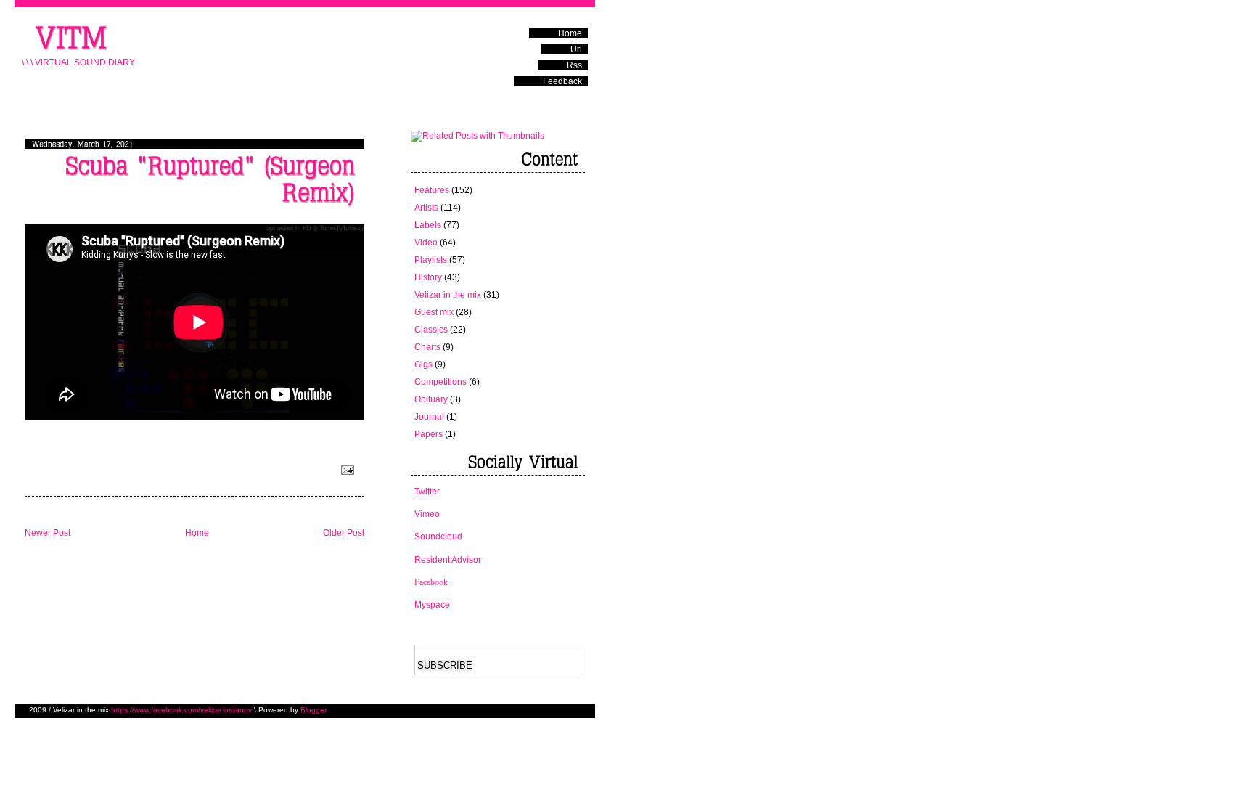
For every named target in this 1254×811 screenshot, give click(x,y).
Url (576, 49)
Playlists (430, 260)
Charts (427, 347)
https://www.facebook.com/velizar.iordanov (181, 710)
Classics (431, 330)
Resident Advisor (447, 560)
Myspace (432, 605)
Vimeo (427, 514)
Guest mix (434, 312)
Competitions (440, 382)
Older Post (343, 533)
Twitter (427, 491)
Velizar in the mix (447, 295)
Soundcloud (438, 536)
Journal (429, 417)
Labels (427, 225)
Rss (574, 65)
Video (426, 242)
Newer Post (47, 533)
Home (570, 33)
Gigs (423, 364)
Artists (426, 208)
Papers (428, 434)
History (428, 277)
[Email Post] (346, 469)
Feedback (562, 81)
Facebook (431, 582)
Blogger (313, 710)
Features (431, 190)
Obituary (431, 399)
